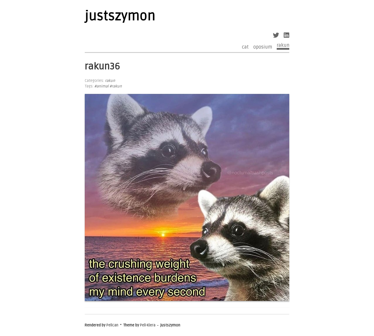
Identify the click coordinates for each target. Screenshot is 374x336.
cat (245, 47)
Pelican (112, 325)
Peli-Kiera (147, 325)
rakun (283, 45)
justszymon (120, 16)
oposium (262, 47)
